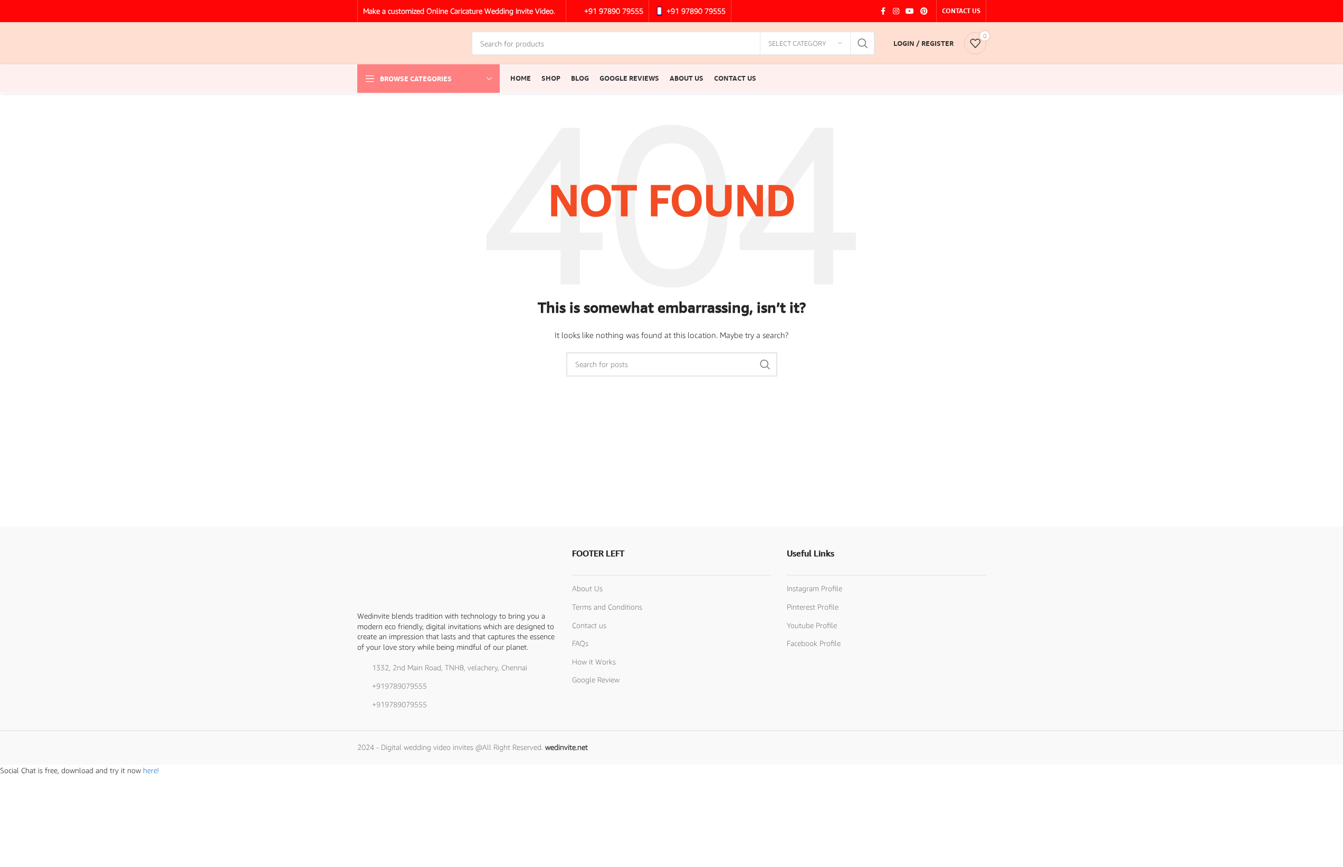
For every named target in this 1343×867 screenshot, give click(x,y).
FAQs (580, 643)
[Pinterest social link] (924, 11)
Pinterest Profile (813, 606)
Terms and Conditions (607, 606)
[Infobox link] (607, 11)
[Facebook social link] (883, 11)
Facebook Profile (814, 643)
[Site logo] (409, 42)
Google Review (596, 679)
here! (151, 770)
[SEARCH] (863, 43)
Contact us (589, 625)
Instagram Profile (814, 588)
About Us (587, 588)
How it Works (594, 661)
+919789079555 (399, 685)
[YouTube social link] (909, 11)
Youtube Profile (812, 625)
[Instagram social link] (896, 11)
